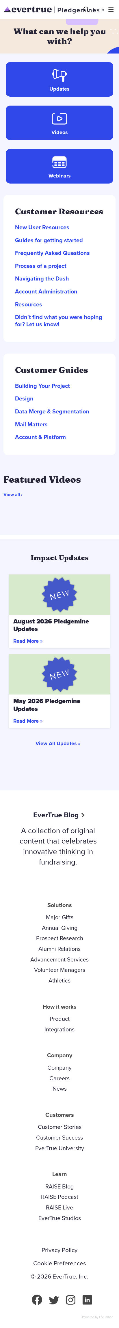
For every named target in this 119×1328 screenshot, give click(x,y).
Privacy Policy (59, 1250)
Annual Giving (59, 928)
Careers (59, 1078)
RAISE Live (59, 1207)
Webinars (60, 176)
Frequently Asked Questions (52, 253)
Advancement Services (59, 959)
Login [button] (98, 10)
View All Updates (56, 743)
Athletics (59, 980)
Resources (28, 304)
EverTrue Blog (56, 815)
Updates (59, 89)
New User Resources (42, 227)
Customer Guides (51, 370)
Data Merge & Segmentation (52, 411)
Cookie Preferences (59, 1263)
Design (24, 398)
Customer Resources (59, 211)
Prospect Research (59, 938)
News (60, 1088)
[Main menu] (111, 9)
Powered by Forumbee (97, 1317)
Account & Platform (40, 437)
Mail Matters (31, 424)
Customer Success (59, 1137)
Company (59, 1067)
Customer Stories (59, 1127)
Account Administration (46, 291)
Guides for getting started (49, 240)
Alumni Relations (59, 949)
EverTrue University (59, 1148)
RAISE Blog (59, 1186)
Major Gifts (59, 917)
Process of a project (40, 266)
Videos (59, 132)
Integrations (59, 1029)
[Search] (86, 9)
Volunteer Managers (59, 970)
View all (11, 494)
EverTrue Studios (59, 1218)
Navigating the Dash (42, 278)
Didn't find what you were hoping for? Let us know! (58, 321)
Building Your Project (42, 386)
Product (60, 1018)
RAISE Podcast (59, 1196)
